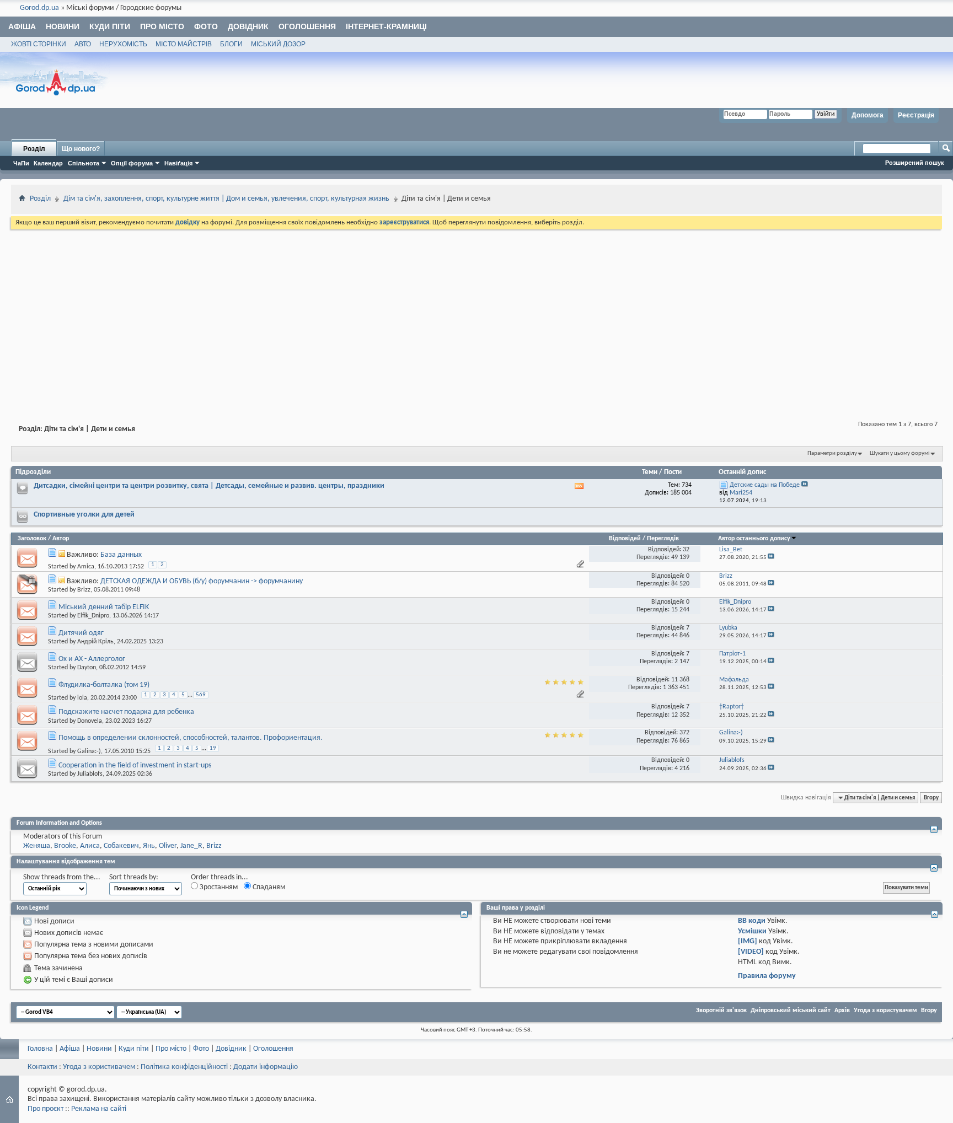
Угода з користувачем (885, 1010)
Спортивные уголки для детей (84, 515)
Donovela (89, 721)
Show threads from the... (61, 877)
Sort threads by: (133, 877)
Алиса (90, 846)
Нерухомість (123, 44)
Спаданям (268, 887)
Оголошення (307, 26)
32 (686, 549)
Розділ (34, 149)
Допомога (868, 115)
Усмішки (752, 931)
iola (82, 698)
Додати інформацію (265, 1067)
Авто (82, 44)
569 (201, 695)
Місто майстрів (184, 44)
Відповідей (625, 538)
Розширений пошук (914, 162)
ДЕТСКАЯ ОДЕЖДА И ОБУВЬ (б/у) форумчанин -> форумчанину (201, 581)
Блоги (231, 44)
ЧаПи (21, 163)
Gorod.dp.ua (39, 8)
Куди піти (109, 26)
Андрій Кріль (95, 641)
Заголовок (32, 538)
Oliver (167, 846)
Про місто (162, 26)
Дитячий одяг (81, 633)
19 (213, 748)
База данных (121, 555)
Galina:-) (89, 751)
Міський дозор (278, 44)
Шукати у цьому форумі (900, 453)
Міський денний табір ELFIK (103, 607)
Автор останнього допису (754, 538)
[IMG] (747, 941)
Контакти (42, 1067)
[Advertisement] (476, 314)
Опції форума (132, 163)
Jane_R (191, 846)
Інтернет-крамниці (386, 26)
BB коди (751, 921)
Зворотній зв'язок (721, 1010)
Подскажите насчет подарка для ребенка (126, 712)
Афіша (22, 26)
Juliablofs (90, 774)
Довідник (248, 26)
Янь (149, 846)
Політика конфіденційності (184, 1067)
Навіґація (178, 163)
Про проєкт (45, 1109)
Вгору (931, 797)
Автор (60, 538)
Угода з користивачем (99, 1067)
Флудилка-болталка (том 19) (103, 685)
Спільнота (83, 163)
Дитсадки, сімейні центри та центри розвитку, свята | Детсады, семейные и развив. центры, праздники (209, 486)
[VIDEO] (751, 952)
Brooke (65, 846)
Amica (85, 566)
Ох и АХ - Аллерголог (91, 659)
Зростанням (218, 887)
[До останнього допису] (771, 558)
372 (684, 732)
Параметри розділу (832, 453)
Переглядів (663, 538)
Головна (40, 1049)
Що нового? (81, 149)
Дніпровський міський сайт (791, 1010)
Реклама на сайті (98, 1109)
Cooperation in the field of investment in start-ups (134, 765)
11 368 (680, 679)
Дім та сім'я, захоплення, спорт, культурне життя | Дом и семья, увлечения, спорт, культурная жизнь (226, 199)
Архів (842, 1010)
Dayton (86, 667)
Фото (206, 26)
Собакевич (121, 846)
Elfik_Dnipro (93, 615)
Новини (62, 26)
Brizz (83, 590)
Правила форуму (767, 976)
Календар (48, 163)
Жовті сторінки (38, 44)
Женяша (36, 846)
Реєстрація (916, 115)
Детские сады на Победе (765, 485)
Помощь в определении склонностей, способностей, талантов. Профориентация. (190, 738)
